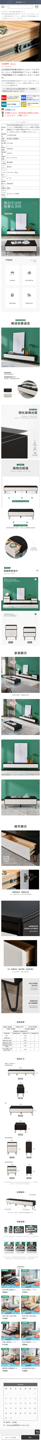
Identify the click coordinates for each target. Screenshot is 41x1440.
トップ (3, 11)
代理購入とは (10, 109)
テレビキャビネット (16, 11)
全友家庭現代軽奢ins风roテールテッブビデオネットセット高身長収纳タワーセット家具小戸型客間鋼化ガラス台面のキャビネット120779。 (20, 16)
